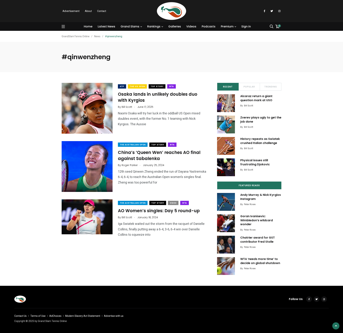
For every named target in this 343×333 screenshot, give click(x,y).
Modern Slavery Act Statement (82, 315)
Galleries (174, 26)
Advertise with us (113, 315)
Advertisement (71, 11)
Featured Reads (249, 185)
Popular (249, 87)
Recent (228, 87)
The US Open (137, 86)
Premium (227, 26)
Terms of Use (38, 315)
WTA (171, 86)
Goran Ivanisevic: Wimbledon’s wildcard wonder (256, 220)
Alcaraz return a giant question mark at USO (256, 98)
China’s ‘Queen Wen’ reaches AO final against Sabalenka (159, 155)
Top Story (157, 86)
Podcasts (208, 26)
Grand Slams (130, 26)
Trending (270, 87)
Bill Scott (248, 105)
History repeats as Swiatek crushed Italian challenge (260, 141)
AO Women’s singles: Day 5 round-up (159, 211)
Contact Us (20, 315)
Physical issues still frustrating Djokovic (255, 162)
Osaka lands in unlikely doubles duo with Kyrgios (157, 97)
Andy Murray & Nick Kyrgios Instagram (260, 197)
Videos (191, 26)
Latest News (106, 26)
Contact (101, 11)
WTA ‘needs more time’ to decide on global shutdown (260, 261)
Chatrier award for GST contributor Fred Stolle (257, 240)
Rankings (153, 26)
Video (173, 203)
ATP (122, 86)
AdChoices (55, 315)
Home (88, 26)
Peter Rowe (250, 204)
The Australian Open (133, 145)
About (88, 11)
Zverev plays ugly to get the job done (260, 119)
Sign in (246, 26)
